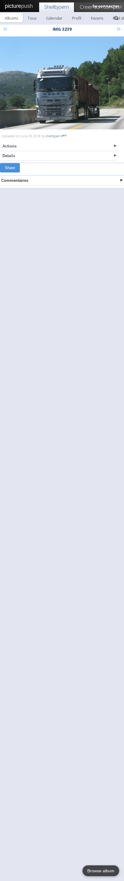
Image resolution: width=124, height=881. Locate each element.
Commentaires (14, 180)
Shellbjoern (56, 6)
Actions (9, 146)
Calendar (54, 18)
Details (8, 156)
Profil (76, 18)
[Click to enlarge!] (62, 82)
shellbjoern (54, 136)
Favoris (97, 18)
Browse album (100, 870)
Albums (11, 18)
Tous (32, 18)
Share (10, 168)
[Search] (116, 18)
